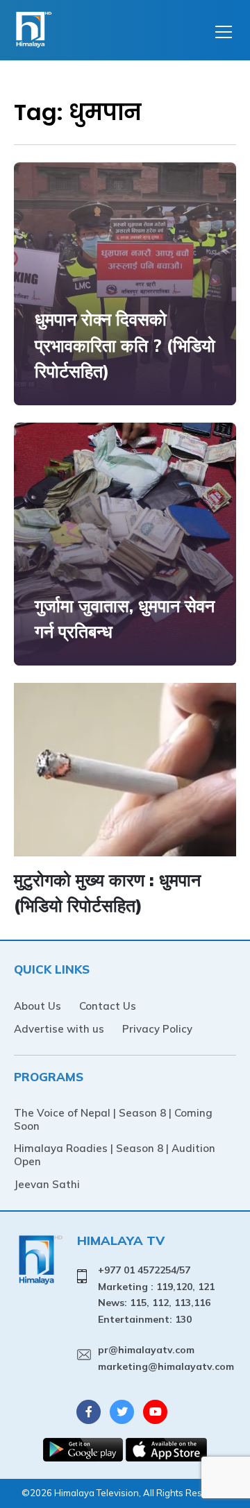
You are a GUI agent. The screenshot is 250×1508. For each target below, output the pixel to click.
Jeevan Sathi (47, 1184)
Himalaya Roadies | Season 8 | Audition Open (114, 1155)
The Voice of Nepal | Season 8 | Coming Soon (113, 1119)
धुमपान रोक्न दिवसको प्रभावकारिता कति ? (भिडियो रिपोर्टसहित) (125, 345)
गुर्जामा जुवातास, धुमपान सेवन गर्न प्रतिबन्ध (125, 619)
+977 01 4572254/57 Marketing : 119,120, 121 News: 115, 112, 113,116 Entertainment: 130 (156, 1294)
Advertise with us (59, 1028)
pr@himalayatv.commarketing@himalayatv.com (166, 1358)
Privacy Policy (157, 1028)
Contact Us (107, 1006)
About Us (37, 1006)
